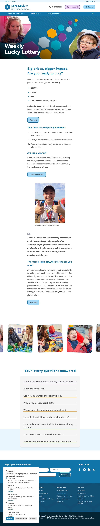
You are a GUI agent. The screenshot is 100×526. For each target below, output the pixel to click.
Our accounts (82, 493)
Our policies (81, 490)
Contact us (39, 490)
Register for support (42, 493)
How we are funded (10, 1)
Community (39, 496)
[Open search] (93, 14)
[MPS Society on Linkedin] (89, 469)
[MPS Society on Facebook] (79, 469)
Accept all (9, 518)
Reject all (33, 518)
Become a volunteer (63, 499)
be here (61, 285)
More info (10, 491)
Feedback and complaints (86, 496)
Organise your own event (64, 496)
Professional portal (90, 1)
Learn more (20, 476)
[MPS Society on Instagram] (84, 469)
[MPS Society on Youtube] (94, 469)
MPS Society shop (62, 490)
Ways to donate (61, 493)
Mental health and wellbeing (44, 499)
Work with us (81, 499)
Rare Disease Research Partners (85, 502)
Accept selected (21, 518)
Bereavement (40, 502)
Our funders (60, 502)
